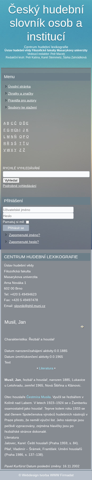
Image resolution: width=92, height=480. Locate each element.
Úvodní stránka (19, 86)
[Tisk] (82, 328)
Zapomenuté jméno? (24, 235)
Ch (16, 130)
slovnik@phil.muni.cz (29, 306)
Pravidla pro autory (22, 100)
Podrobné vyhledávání (19, 186)
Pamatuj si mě (13, 222)
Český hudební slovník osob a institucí (46, 23)
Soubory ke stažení (22, 107)
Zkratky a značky (20, 93)
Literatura (46, 368)
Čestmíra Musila (38, 397)
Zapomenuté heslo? (24, 242)
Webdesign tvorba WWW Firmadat (48, 475)
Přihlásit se (16, 228)
